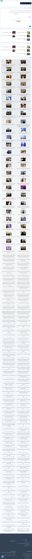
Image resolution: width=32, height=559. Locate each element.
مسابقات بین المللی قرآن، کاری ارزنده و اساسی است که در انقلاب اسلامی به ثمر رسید (23, 514)
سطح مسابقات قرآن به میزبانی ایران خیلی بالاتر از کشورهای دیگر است (23, 156)
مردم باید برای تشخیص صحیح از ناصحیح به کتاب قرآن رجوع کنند (23, 176)
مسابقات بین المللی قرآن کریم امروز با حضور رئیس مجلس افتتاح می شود (8, 478)
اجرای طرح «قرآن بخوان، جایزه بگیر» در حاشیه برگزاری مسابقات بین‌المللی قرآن (23, 411)
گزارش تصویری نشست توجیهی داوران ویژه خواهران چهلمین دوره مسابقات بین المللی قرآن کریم (9, 423)
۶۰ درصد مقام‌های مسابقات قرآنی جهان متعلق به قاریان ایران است (8, 230)
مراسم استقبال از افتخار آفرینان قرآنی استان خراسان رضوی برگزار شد (23, 117)
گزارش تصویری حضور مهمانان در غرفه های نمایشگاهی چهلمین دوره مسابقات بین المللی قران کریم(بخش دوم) (23, 306)
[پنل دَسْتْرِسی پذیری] (2, 556)
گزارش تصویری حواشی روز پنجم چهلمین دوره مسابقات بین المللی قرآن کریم (23, 230)
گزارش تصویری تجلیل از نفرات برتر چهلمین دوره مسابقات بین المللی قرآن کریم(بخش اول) (8, 95)
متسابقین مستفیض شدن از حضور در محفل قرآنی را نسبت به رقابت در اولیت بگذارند (8, 522)
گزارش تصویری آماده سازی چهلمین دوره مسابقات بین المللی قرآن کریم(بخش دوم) (23, 469)
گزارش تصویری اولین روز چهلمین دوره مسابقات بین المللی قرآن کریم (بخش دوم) (23, 427)
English (17, 0)
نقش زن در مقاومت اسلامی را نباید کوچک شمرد (23, 251)
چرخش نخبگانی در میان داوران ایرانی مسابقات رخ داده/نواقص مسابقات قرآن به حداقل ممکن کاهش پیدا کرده (8, 526)
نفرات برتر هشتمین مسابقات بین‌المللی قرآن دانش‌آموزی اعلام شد (8, 134)
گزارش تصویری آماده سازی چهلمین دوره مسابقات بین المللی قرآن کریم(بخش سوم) (9, 465)
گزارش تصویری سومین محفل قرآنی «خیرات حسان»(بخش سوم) (23, 237)
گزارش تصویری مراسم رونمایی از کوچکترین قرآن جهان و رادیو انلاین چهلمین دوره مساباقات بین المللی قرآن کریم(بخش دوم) (23, 207)
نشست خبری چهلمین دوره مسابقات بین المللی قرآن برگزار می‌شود (23, 545)
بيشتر (26, 57)
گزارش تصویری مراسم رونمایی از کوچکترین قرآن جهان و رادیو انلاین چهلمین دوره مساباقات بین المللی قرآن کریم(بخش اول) (8, 207)
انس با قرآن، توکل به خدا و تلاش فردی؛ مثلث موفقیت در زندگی (8, 176)
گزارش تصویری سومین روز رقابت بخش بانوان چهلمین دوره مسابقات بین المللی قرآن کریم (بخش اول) (8, 299)
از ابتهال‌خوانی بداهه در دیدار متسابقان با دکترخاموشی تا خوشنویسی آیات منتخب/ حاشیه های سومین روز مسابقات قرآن (8, 344)
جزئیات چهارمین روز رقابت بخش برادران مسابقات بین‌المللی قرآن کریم (23, 314)
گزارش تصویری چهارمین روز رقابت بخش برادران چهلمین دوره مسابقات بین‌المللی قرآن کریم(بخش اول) (23, 274)
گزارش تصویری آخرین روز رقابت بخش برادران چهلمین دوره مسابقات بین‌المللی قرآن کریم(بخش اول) (23, 223)
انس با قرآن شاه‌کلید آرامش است (8, 162)
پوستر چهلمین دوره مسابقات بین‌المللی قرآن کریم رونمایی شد (23, 501)
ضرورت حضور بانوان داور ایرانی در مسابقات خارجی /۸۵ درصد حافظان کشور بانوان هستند (23, 494)
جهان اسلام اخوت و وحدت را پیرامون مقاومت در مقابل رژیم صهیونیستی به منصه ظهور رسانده (8, 141)
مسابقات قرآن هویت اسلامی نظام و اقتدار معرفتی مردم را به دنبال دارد (8, 537)
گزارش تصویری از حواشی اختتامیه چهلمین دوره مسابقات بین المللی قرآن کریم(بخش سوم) (23, 80)
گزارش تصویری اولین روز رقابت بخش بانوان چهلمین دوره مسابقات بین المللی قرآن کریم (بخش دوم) (23, 395)
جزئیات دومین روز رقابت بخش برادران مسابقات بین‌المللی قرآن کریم (8, 391)
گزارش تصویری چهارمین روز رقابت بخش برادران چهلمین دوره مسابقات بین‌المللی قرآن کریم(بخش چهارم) (23, 259)
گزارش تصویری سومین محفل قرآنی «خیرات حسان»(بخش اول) (23, 245)
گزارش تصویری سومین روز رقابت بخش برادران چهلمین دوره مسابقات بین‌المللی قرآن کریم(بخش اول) (8, 330)
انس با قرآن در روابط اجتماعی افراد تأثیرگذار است (8, 361)
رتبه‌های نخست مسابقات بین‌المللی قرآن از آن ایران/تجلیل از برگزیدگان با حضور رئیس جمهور (8, 148)
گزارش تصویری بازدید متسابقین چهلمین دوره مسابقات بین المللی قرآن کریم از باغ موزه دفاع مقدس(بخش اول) (23, 391)
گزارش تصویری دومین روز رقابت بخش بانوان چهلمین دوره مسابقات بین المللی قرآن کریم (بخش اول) (8, 340)
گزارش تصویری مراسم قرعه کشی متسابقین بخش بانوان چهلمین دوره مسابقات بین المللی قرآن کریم (23, 387)
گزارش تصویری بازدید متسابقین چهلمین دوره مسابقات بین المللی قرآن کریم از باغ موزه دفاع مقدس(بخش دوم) (8, 387)
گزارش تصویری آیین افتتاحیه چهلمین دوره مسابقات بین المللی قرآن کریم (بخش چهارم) (8, 435)
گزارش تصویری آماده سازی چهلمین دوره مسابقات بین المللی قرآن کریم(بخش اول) (9, 469)
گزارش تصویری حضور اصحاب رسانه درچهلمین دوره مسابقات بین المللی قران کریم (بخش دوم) (9, 318)
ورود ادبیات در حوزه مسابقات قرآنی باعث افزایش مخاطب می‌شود (8, 510)
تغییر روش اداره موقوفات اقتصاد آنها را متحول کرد (7, 32)
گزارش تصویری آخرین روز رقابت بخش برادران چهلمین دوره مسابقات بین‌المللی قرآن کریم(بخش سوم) (23, 184)
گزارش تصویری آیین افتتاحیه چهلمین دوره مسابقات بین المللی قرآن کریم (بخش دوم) (8, 439)
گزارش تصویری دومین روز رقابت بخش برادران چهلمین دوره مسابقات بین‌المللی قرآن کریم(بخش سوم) (23, 369)
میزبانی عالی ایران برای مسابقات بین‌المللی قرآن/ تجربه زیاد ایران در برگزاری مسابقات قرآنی (8, 411)
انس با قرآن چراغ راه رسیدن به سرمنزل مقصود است (9, 357)
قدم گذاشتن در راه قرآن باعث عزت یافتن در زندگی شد (9, 124)
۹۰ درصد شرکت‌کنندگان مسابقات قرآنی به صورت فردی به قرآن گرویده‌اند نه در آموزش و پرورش (23, 522)
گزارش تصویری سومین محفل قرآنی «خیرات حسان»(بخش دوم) (8, 237)
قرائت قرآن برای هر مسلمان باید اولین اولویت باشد (23, 361)
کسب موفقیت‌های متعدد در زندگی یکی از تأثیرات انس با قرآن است (23, 358)
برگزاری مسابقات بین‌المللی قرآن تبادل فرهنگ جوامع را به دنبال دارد (8, 490)
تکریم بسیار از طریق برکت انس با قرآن (8, 168)
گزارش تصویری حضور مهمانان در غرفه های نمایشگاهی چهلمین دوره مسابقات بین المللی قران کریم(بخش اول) (9, 306)
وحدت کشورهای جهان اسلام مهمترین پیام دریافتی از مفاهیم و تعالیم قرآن (23, 407)
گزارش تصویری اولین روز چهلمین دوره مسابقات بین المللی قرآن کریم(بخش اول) (8, 427)
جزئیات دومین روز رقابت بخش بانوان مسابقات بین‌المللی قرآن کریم (23, 373)
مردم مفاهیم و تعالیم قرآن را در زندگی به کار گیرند (8, 309)
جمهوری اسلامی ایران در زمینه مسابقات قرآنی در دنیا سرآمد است (23, 550)
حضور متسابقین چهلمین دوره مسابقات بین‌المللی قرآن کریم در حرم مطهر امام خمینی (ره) (8, 443)
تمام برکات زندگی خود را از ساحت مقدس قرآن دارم (23, 162)
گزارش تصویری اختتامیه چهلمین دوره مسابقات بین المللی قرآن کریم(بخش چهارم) (23, 102)
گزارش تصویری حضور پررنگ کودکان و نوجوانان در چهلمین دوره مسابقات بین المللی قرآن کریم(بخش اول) (23, 318)
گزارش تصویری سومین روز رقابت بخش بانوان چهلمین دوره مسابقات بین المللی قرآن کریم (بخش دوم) (23, 302)
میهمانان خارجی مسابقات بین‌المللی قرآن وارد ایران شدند (23, 497)
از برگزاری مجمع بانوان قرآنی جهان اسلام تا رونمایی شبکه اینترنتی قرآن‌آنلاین (8, 191)
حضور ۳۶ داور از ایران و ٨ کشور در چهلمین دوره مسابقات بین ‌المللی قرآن (23, 478)
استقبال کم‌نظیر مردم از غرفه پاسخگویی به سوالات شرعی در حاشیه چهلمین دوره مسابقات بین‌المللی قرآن (23, 403)
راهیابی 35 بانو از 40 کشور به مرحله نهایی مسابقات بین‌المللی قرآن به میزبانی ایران (8, 407)
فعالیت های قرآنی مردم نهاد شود (8, 529)
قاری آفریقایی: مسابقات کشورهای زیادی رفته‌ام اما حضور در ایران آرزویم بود (23, 365)
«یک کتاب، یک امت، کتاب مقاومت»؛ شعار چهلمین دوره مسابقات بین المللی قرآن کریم (9, 554)
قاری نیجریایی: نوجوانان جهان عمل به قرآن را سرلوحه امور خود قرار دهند (8, 322)
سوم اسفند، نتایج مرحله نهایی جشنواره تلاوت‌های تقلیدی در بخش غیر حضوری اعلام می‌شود (23, 399)
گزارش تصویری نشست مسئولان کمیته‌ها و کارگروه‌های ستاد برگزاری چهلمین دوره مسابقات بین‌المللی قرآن (23, 554)
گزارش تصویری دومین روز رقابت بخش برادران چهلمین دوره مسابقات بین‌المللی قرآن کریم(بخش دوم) (23, 383)
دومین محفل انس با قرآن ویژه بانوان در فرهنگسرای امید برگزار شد (8, 354)
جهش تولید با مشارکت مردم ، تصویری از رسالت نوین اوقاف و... (21, 39)
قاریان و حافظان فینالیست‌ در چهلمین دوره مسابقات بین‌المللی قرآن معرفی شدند (23, 281)
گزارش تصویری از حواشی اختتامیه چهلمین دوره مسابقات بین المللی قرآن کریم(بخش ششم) (8, 65)
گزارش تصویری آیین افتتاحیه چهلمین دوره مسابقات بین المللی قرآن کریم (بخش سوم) (23, 439)
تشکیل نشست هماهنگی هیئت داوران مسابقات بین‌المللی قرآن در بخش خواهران (23, 423)
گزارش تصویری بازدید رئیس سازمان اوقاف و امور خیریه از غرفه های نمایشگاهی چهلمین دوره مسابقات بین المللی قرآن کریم (8, 198)
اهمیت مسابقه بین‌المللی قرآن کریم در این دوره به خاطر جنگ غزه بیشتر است (8, 486)
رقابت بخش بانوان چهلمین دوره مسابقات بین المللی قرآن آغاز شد (23, 419)
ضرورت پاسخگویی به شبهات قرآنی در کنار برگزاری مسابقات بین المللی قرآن (23, 518)
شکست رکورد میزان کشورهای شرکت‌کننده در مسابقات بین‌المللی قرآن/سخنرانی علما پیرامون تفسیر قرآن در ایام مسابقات (8, 473)
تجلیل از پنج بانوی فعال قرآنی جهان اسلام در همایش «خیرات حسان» (23, 215)
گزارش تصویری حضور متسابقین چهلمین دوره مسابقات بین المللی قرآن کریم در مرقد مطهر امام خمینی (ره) (23, 435)
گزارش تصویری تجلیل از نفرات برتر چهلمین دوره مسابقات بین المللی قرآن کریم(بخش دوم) (8, 87)
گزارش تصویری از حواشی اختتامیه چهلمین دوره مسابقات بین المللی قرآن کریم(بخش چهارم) (8, 73)
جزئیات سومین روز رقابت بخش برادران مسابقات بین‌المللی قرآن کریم (23, 349)
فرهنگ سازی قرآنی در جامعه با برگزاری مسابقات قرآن (23, 529)
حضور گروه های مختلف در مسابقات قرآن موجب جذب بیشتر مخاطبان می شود (9, 533)
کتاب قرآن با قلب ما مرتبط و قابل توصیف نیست (23, 325)
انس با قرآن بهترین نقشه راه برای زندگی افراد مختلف (9, 402)
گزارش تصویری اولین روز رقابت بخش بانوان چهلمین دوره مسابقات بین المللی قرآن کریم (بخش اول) (8, 395)
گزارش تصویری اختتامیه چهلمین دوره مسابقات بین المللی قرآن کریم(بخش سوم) (8, 102)
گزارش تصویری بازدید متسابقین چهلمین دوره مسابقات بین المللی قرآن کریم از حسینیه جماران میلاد (23, 310)
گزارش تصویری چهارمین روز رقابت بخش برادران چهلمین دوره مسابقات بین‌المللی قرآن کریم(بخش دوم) (8, 267)
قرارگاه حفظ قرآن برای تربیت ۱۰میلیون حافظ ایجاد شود (23, 147)
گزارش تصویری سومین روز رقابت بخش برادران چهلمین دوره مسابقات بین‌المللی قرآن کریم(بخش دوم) (23, 330)
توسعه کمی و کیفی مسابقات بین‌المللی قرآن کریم (8, 451)
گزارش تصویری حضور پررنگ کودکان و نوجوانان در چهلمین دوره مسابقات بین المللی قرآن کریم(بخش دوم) (8, 314)
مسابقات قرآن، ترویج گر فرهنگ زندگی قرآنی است (8, 214)
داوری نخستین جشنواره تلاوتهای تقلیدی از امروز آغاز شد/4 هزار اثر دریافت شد (8, 550)
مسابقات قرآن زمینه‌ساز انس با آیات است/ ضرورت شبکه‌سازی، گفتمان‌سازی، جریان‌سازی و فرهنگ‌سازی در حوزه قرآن (9, 505)
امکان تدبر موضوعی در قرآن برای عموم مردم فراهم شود (8, 517)
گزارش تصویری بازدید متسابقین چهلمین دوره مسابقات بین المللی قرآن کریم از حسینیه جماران (23, 344)
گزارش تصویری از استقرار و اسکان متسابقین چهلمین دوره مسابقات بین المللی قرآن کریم (8, 456)
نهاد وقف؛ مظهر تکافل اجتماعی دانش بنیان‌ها (21, 32)
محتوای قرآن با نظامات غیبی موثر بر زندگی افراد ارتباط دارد (8, 398)
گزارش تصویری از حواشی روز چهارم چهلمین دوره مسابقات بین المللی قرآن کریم (23, 267)
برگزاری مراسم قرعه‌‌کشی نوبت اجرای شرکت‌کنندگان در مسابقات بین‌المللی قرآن (23, 452)
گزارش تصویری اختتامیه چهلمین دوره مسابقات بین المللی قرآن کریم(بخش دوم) (23, 109)
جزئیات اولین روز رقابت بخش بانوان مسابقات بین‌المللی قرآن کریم (8, 415)
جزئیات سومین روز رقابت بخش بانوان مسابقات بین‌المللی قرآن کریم (8, 326)
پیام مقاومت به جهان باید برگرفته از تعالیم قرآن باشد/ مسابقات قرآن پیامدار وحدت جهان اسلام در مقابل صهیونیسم (23, 456)
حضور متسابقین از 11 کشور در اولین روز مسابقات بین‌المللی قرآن (23, 431)
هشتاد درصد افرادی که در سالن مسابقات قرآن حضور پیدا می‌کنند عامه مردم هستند (8, 494)
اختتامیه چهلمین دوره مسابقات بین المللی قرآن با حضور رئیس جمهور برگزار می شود (23, 198)
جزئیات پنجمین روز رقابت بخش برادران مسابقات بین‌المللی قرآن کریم (8, 245)
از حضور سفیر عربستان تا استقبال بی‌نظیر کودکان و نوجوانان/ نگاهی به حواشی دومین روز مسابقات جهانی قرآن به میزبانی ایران (8, 378)
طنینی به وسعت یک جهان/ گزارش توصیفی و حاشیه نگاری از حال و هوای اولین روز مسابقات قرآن (23, 415)
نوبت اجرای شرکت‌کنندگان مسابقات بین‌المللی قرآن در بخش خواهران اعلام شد (9, 419)
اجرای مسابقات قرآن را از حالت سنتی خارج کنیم (23, 525)
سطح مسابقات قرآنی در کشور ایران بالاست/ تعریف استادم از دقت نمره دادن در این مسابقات (23, 288)
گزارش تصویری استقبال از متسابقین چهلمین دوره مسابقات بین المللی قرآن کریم (23, 465)
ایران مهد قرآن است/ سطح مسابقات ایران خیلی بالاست (8, 295)
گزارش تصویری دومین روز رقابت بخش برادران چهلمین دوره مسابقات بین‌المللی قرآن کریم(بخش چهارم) (9, 365)
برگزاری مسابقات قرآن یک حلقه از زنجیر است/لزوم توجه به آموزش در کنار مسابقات (8, 541)
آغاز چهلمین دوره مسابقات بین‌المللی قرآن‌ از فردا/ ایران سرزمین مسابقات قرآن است (9, 501)
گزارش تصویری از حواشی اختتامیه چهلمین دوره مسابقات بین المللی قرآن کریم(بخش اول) (23, 87)
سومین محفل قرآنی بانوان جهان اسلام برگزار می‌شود (9, 497)
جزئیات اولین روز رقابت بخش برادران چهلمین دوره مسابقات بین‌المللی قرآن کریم (8, 431)
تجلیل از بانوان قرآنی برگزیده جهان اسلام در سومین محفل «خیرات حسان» (8, 252)
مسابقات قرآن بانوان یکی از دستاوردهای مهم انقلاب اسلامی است (23, 473)
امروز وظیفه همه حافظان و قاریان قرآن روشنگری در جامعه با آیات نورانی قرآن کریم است (23, 141)
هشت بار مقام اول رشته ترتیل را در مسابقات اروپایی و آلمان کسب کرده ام (8, 288)
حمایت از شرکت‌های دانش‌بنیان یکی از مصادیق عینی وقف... (21, 36)
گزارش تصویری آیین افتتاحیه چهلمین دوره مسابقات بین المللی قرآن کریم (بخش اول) (23, 443)
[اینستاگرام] (1, 0)
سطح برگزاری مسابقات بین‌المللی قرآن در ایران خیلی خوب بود (23, 169)
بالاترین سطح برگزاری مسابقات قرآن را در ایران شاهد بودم (23, 295)
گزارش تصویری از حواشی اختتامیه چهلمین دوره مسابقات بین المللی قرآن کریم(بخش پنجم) (23, 73)
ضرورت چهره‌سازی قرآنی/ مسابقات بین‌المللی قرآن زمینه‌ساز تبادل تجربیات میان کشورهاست (23, 490)
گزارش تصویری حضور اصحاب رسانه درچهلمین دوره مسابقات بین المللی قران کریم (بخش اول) (23, 322)
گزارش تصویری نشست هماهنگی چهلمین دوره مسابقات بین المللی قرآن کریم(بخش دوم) (23, 461)
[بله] (2, 0)
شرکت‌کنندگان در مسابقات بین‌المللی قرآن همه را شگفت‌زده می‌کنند (8, 514)
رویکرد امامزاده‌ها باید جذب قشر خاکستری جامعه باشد (7, 36)
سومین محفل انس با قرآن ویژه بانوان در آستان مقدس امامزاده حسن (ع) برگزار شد (9, 274)
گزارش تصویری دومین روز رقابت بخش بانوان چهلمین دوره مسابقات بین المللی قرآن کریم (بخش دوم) (23, 340)
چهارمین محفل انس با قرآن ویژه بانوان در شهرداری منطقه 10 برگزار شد (23, 191)
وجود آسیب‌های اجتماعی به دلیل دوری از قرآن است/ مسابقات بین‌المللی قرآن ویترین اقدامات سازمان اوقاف (23, 482)
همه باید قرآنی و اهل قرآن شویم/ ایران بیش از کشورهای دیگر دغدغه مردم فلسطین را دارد (23, 354)
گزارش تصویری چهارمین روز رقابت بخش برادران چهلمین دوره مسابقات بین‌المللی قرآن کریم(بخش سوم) (8, 259)
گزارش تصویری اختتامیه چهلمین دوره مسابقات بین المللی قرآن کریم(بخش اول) (8, 109)
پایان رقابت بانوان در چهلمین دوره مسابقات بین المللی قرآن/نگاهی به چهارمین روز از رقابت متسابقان (9, 281)
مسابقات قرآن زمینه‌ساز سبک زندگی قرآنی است (23, 509)
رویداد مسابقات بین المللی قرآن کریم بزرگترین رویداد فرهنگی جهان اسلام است (23, 537)
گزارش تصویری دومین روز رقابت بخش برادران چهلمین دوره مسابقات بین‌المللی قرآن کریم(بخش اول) (9, 383)
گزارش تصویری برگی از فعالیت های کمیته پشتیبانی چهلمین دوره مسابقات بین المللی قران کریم (8, 369)
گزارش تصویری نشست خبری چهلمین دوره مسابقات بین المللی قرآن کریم (23, 505)
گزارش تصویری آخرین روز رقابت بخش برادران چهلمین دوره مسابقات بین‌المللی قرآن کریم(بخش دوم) (9, 184)
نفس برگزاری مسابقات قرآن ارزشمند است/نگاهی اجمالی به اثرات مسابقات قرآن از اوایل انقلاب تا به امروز (8, 482)
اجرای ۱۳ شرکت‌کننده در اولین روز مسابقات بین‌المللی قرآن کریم (23, 447)
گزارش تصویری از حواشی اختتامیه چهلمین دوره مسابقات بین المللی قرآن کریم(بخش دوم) (8, 80)
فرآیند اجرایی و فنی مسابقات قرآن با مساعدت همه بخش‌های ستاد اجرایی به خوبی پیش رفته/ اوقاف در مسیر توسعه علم (8, 349)
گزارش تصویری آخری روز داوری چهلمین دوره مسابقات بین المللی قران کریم (8, 223)
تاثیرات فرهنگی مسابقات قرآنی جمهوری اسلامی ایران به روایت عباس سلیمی (23, 533)
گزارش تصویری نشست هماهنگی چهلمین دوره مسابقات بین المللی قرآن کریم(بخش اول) (8, 461)
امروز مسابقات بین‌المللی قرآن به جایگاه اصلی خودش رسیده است (23, 486)
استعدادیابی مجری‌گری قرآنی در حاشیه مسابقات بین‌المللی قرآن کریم (8, 373)
